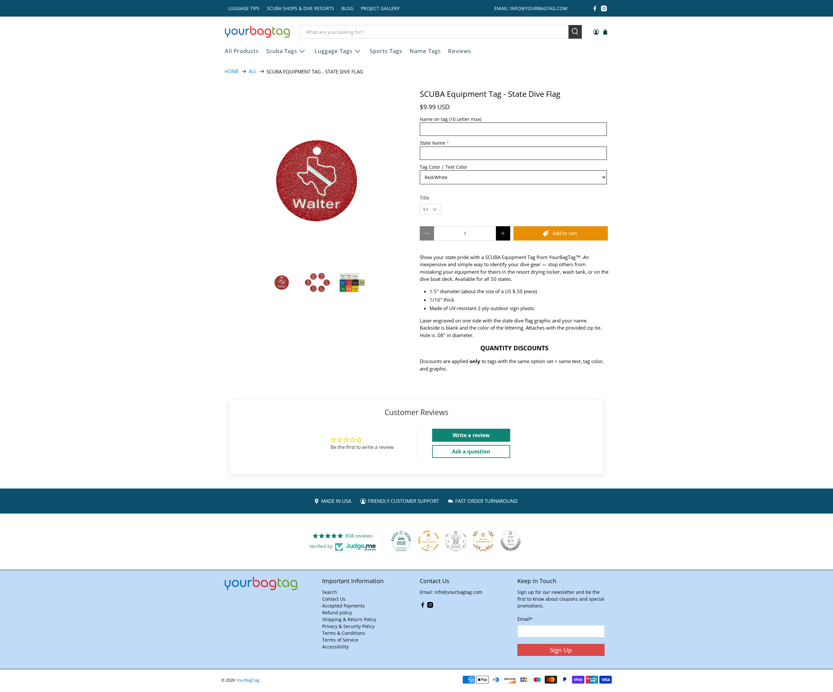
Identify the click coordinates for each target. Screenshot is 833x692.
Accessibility (335, 647)
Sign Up (561, 650)
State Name (432, 143)
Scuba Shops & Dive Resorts (300, 8)
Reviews (459, 51)
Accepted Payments (343, 606)
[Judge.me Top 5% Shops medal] (510, 540)
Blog (347, 8)
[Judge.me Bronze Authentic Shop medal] (483, 540)
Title (424, 197)
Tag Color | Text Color (443, 167)
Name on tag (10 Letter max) (450, 119)
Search (329, 592)
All (253, 71)
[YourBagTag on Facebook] (595, 8)
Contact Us (334, 599)
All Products (242, 51)
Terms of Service (340, 640)
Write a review (471, 435)
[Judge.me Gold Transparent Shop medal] (428, 540)
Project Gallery (380, 8)
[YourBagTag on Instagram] (604, 8)
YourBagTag (247, 680)
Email (524, 619)
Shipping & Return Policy (349, 619)
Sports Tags (386, 51)
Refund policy (337, 612)
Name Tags (425, 51)
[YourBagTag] (257, 32)
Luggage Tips (243, 8)
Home (232, 71)
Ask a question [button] (471, 451)
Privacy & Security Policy (348, 626)
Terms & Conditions (343, 633)
